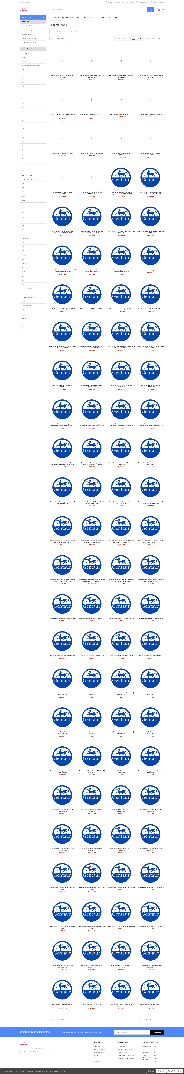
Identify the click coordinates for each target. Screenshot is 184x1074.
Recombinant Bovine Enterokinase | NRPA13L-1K (121, 386)
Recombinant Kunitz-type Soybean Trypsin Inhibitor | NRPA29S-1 (150, 347)
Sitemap (96, 1061)
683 (23, 204)
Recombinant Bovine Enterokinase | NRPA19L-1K (62, 386)
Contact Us (105, 17)
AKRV (23, 314)
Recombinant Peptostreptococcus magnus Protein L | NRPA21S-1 (92, 232)
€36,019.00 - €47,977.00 (29, 38)
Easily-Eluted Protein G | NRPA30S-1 (150, 656)
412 (23, 103)
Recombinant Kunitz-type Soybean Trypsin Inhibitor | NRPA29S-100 (92, 347)
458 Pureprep (26, 238)
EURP (23, 272)
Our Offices (54, 17)
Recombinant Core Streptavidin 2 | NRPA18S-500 (63, 966)
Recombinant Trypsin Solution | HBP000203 (151, 154)
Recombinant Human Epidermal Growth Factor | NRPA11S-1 (62, 502)
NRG (23, 171)
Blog (115, 17)
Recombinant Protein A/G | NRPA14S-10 (121, 618)
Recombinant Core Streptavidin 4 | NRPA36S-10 (121, 810)
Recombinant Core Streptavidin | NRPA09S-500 (62, 1005)
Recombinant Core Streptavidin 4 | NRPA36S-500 (63, 810)
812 (23, 82)
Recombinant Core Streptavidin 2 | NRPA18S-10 (121, 966)
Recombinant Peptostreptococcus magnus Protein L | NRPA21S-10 (62, 232)
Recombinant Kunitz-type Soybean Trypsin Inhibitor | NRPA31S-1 (62, 347)
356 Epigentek (26, 53)
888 (23, 158)
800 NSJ (24, 61)
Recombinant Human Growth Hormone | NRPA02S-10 (121, 463)
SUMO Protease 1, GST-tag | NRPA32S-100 (150, 270)
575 (23, 70)
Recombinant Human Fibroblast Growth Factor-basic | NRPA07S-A (62, 580)
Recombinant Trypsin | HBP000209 (121, 114)
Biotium (24, 318)
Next (160, 1019)
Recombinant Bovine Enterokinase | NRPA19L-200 (92, 386)
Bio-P (23, 225)
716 (23, 95)
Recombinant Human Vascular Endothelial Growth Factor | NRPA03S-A (151, 580)
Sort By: (53, 38)
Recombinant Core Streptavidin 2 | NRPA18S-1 (151, 966)
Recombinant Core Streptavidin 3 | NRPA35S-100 (92, 849)
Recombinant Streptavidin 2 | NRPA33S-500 (62, 927)
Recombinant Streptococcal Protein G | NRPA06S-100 (92, 694)
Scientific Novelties (70, 17)
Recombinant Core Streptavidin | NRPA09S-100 (92, 1005)
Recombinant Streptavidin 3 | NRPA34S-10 (121, 887)
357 (23, 310)
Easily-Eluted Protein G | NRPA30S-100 (92, 656)
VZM (23, 213)
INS (23, 284)
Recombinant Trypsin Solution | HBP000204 (121, 154)
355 (23, 137)
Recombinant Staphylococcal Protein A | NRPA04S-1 (150, 771)
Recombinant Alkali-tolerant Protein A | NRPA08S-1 (150, 733)
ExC (23, 251)
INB (23, 221)
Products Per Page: (151, 38)
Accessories (122, 1046)
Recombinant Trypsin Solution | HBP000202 (62, 193)
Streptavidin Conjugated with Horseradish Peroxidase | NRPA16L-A (121, 271)
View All (24, 331)
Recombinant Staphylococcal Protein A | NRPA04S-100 (92, 771)
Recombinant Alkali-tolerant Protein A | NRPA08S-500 (62, 733)
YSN (23, 188)
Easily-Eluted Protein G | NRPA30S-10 (121, 656)
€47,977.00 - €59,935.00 (29, 42)
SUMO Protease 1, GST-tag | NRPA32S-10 (63, 309)
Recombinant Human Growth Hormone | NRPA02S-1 (150, 463)
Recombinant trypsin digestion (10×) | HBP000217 (121, 76)
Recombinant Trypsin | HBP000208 (151, 114)
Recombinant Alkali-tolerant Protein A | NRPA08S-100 (92, 733)
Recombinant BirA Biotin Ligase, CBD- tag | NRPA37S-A (150, 232)
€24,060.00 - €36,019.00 (29, 34)
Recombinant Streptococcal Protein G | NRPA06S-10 (121, 694)
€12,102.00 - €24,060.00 (29, 30)
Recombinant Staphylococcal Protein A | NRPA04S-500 (62, 771)
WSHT (23, 200)
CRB (23, 327)
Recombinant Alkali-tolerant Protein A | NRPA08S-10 (121, 733)
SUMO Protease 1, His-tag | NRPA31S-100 (121, 309)
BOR (23, 293)
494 (23, 242)
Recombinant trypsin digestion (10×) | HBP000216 (151, 76)
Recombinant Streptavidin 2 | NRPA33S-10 (121, 926)
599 (23, 217)
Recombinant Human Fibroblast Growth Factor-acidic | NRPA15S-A (92, 541)
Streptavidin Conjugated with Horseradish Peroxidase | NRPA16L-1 (91, 271)
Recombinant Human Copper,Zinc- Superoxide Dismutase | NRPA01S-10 (62, 463)
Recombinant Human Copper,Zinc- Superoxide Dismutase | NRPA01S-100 (151, 425)
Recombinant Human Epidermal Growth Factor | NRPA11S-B (91, 502)
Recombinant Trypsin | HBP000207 (63, 153)
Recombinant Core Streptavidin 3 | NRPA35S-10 (121, 849)
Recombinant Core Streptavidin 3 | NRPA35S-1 (151, 849)
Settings (151, 1071)
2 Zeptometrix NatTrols (29, 179)
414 (23, 141)
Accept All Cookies (174, 1071)
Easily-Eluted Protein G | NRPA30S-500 (62, 656)
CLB (23, 183)
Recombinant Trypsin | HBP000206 (92, 153)
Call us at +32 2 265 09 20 (31, 1052)
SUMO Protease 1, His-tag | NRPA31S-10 (150, 309)
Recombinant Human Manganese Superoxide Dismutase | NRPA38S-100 (63, 425)
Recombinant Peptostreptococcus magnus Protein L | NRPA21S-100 (150, 193)
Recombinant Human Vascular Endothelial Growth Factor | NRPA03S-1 (92, 580)
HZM (23, 276)
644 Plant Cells (26, 305)
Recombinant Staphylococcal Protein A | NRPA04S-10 (121, 771)
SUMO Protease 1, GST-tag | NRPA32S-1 (91, 309)
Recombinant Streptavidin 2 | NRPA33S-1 (151, 926)
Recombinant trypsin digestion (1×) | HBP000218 (92, 76)
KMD (23, 57)
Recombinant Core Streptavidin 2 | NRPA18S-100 (92, 966)
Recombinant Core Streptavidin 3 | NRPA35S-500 (63, 849)
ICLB (23, 150)
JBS (23, 108)
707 (23, 234)
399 (23, 116)
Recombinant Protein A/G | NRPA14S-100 (92, 618)
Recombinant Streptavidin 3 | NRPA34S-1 (151, 887)
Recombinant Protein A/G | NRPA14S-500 (63, 618)
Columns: (119, 38)
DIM (23, 120)
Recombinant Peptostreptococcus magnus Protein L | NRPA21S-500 (121, 193)
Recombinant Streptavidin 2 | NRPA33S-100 (92, 927)
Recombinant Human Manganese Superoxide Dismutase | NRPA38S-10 (92, 425)
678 (23, 246)
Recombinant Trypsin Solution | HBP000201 (92, 193)
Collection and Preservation (126, 1058)
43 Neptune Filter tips (28, 297)
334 (23, 259)
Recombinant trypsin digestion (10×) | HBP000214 (92, 115)
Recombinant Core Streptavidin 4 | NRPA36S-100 (92, 810)
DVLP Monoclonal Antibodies (31, 65)
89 (22, 268)
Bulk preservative (123, 1052)
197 (23, 192)
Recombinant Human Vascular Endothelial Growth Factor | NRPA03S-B (121, 580)
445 (23, 162)
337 (23, 280)
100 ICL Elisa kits (27, 175)
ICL (23, 166)
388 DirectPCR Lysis (28, 289)
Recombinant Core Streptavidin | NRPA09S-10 (121, 1005)
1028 (23, 301)
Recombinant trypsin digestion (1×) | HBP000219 (62, 76)
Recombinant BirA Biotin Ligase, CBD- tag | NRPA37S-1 (121, 232)
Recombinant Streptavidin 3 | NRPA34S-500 (62, 888)
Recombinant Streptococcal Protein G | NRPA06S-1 (150, 694)
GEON (23, 196)
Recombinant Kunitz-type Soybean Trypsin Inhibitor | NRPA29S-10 (121, 347)
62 (22, 99)
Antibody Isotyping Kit (125, 1049)
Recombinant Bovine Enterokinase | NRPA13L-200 (151, 386)
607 (23, 74)
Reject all (161, 1071)
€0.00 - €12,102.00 (27, 26)
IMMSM (24, 263)
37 (22, 78)
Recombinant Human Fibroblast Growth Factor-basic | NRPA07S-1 (121, 541)
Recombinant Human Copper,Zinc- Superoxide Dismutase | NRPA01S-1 (92, 463)
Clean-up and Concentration (127, 1055)
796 (23, 86)
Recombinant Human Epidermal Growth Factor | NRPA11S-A (121, 502)
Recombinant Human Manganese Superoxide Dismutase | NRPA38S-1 (121, 425)
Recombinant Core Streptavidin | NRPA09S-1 (150, 1005)
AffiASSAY (25, 255)
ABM (23, 112)
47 (22, 209)
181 (22, 145)
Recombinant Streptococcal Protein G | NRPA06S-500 (62, 694)
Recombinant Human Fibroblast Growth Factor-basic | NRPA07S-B (150, 541)
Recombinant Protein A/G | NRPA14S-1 (151, 618)
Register (162, 2)
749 (23, 129)
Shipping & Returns (89, 17)
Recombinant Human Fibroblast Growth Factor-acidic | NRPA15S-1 (150, 502)
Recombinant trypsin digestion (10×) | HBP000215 (63, 115)
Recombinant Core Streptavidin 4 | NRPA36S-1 (151, 810)
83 (22, 230)
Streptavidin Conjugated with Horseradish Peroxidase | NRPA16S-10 (62, 271)
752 (23, 124)
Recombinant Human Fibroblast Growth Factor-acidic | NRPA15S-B (62, 541)
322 (23, 133)
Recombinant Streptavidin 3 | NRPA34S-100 (92, 888)
